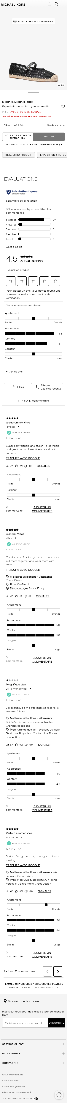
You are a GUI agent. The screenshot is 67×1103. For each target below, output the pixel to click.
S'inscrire (57, 1022)
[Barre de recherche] (56, 4)
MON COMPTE (11, 1053)
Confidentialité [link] (10, 1080)
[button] (59, 1095)
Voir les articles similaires (18, 136)
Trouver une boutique (23, 1001)
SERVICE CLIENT (13, 1044)
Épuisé (49, 136)
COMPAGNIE (10, 1062)
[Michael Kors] (13, 4)
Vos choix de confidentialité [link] (17, 1098)
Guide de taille (56, 124)
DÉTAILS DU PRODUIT (18, 154)
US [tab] (21, 124)
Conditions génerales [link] (13, 1086)
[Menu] (63, 4)
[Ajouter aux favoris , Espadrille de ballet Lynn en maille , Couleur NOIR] (63, 106)
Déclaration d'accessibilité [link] (16, 1092)
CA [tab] (15, 124)
